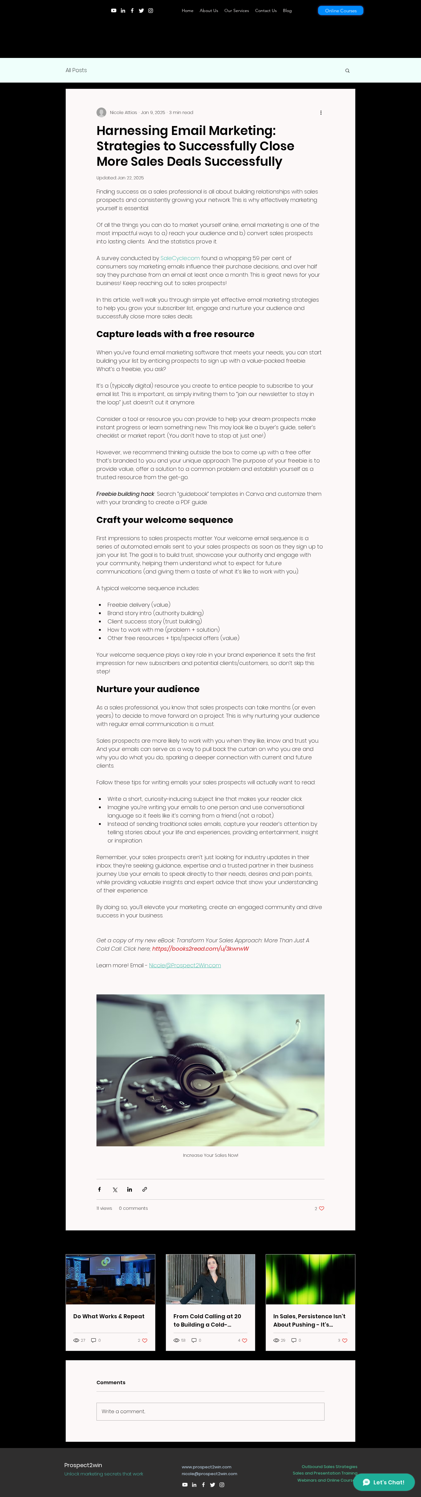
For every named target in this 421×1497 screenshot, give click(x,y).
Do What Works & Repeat (109, 1316)
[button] (347, 70)
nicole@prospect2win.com (209, 1474)
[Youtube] (114, 10)
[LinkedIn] (123, 10)
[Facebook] (132, 10)
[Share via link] (145, 1189)
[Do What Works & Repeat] (110, 1279)
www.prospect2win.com (206, 1467)
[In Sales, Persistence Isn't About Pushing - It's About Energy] (310, 1279)
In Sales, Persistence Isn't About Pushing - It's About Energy (309, 1320)
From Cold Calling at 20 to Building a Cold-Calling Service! (207, 1320)
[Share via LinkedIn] (130, 1189)
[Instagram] (151, 10)
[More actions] (321, 112)
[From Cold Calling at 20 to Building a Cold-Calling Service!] (210, 1279)
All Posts (76, 70)
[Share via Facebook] (99, 1189)
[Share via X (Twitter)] (114, 1189)
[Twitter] (141, 10)
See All (348, 1243)
